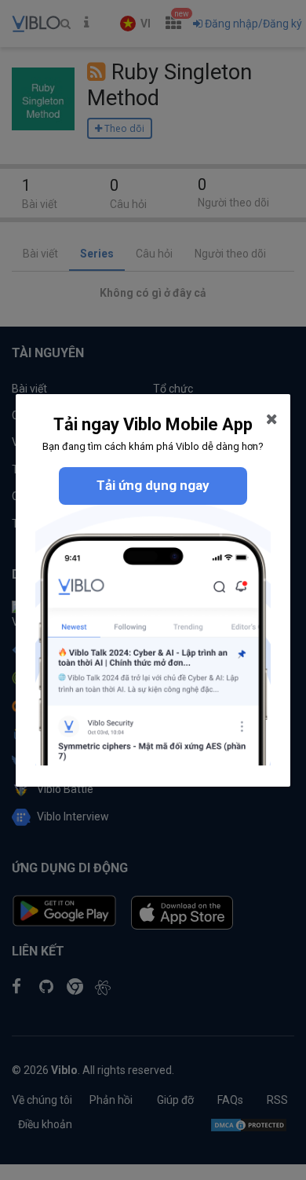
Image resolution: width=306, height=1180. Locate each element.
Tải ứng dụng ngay (153, 485)
